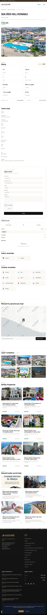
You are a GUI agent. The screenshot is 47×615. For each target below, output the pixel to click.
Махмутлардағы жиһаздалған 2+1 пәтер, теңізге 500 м (32, 458)
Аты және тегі (6, 176)
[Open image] (23, 42)
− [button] (2, 309)
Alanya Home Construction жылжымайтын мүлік (32, 492)
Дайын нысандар (11, 9)
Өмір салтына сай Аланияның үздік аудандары (10, 582)
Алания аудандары (28, 552)
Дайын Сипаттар (28, 545)
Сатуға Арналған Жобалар (29, 543)
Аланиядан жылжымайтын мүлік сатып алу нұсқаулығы (12, 594)
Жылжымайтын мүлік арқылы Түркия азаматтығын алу (12, 586)
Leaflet (35, 335)
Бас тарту (27, 611)
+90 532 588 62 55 (5, 546)
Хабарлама (6, 194)
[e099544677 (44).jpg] (23, 372)
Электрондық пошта (7, 180)
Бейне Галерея (27, 559)
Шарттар (26, 566)
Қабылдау (21, 611)
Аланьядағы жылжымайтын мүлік (31, 550)
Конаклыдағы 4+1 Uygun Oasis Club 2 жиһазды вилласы (10, 404)
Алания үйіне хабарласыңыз (30, 561)
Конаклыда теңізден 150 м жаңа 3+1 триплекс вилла (11, 431)
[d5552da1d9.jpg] (38, 360)
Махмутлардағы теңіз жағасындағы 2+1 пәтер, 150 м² (32, 431)
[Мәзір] (44, 4)
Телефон (5, 185)
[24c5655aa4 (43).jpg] (8, 360)
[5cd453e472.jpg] (23, 360)
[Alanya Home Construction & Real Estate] (5, 4)
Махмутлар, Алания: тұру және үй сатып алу (33, 517)
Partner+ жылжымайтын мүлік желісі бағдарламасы (34, 547)
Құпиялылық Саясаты (28, 564)
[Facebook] (39, 1)
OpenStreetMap (40, 335)
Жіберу (23, 213)
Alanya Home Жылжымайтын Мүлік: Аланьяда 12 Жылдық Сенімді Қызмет (10, 493)
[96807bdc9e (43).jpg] (8, 372)
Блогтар (26, 557)
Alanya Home (3, 9)
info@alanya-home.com (6, 548)
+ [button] (2, 307)
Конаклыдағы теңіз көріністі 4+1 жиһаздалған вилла (32, 404)
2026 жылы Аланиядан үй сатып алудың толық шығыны (10, 517)
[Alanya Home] (8, 535)
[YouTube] (45, 1)
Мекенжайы (6, 190)
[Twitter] (41, 1)
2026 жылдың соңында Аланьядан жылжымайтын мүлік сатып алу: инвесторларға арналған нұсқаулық (12, 590)
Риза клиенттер (27, 554)
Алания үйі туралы (28, 538)
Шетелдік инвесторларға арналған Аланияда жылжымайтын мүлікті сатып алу (10, 599)
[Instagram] (43, 1)
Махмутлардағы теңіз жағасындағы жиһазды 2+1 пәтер (11, 458)
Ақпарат (26, 540)
